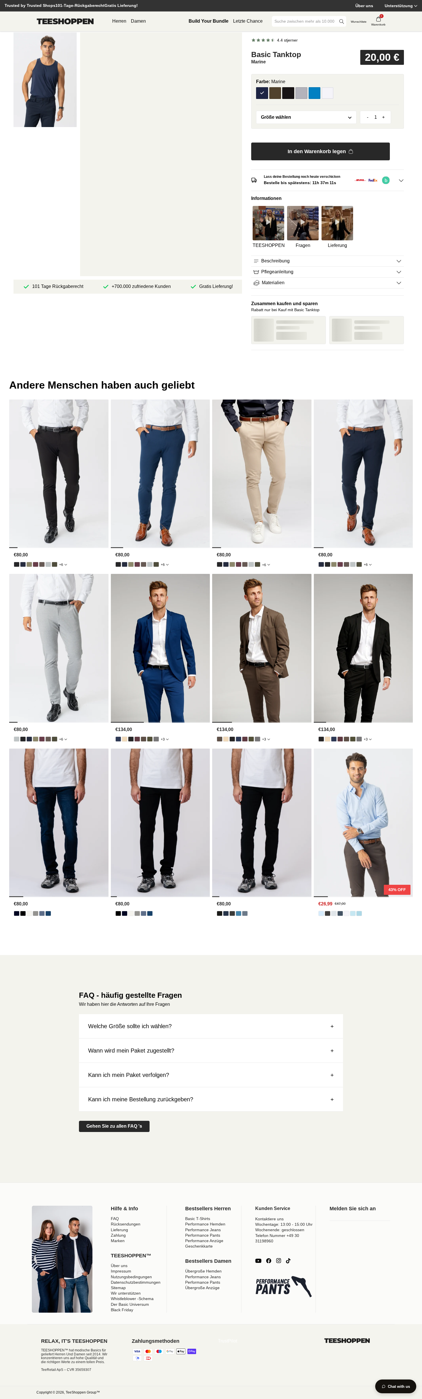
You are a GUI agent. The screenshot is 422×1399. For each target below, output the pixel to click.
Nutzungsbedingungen (131, 1277)
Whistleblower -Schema (132, 1298)
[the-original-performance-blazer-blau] (118, 739)
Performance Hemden (205, 1224)
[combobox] (305, 21)
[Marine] (262, 93)
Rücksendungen (125, 1224)
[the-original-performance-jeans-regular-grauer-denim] (35, 913)
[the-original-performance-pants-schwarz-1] (17, 564)
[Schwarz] (288, 93)
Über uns (364, 5)
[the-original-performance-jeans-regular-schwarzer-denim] (23, 913)
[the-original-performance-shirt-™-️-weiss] (346, 913)
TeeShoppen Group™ (83, 1392)
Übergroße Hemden (203, 1271)
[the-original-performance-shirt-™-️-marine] (340, 913)
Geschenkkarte (199, 1246)
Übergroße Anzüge (202, 1287)
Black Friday (122, 1310)
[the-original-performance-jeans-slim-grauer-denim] (232, 913)
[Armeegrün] (275, 93)
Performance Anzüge (204, 1240)
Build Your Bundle (209, 21)
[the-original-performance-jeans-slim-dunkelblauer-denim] (226, 913)
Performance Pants (202, 1235)
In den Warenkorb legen (317, 151)
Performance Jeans (203, 1229)
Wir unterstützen (126, 1293)
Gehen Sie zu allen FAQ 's (114, 1126)
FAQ (115, 1218)
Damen (138, 21)
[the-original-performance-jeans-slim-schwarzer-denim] (219, 913)
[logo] (65, 21)
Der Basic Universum (130, 1304)
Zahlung (118, 1235)
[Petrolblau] (315, 93)
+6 (61, 565)
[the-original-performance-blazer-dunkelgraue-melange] (156, 739)
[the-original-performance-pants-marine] (23, 564)
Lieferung (119, 1229)
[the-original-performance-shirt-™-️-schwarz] (327, 913)
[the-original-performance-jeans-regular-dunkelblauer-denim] (17, 913)
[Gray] (301, 93)
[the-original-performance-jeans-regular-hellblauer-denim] (42, 913)
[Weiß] (328, 93)
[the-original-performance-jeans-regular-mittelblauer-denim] (48, 913)
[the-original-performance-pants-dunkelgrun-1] (54, 564)
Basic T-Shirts (197, 1218)
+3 (163, 739)
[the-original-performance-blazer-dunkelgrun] (150, 739)
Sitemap (118, 1287)
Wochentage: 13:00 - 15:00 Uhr (284, 1224)
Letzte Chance (248, 21)
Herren (119, 21)
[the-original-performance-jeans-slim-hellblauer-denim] (238, 913)
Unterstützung (399, 5)
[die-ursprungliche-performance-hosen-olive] (29, 564)
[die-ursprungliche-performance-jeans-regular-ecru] (29, 913)
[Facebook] (268, 1260)
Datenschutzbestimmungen (135, 1282)
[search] (341, 21)
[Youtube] (258, 1261)
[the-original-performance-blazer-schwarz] (131, 739)
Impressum (121, 1271)
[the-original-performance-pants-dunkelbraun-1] (42, 564)
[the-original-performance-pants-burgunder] (35, 564)
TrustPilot (227, 1340)
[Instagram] (278, 1260)
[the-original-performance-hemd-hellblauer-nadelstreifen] (353, 913)
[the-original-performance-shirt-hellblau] (321, 913)
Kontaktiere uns (269, 1219)
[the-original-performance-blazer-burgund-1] (137, 739)
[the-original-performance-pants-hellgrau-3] (48, 564)
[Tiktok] (288, 1260)
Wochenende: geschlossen (279, 1229)
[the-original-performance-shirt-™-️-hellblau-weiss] (359, 913)
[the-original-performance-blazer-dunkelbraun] (143, 739)
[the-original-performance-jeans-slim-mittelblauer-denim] (245, 913)
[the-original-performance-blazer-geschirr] (124, 739)
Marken (118, 1240)
